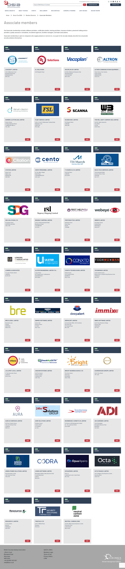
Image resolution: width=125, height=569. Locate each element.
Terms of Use (48, 554)
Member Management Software (111, 561)
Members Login (115, 4)
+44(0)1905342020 (84, 1)
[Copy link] (113, 1)
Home (7, 15)
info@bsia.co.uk (94, 1)
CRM (45, 558)
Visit (27, 89)
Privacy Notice (48, 556)
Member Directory (93, 4)
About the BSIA (17, 15)
